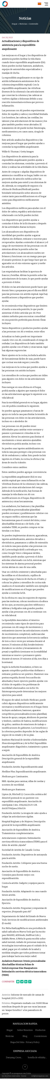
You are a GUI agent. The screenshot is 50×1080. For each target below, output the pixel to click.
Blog (25, 1036)
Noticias (23, 24)
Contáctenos (40, 1036)
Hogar (14, 24)
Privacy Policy (32, 1042)
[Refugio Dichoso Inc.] (5, 4)
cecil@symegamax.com (39, 1076)
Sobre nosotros (25, 1030)
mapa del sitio (17, 1042)
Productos (40, 1030)
